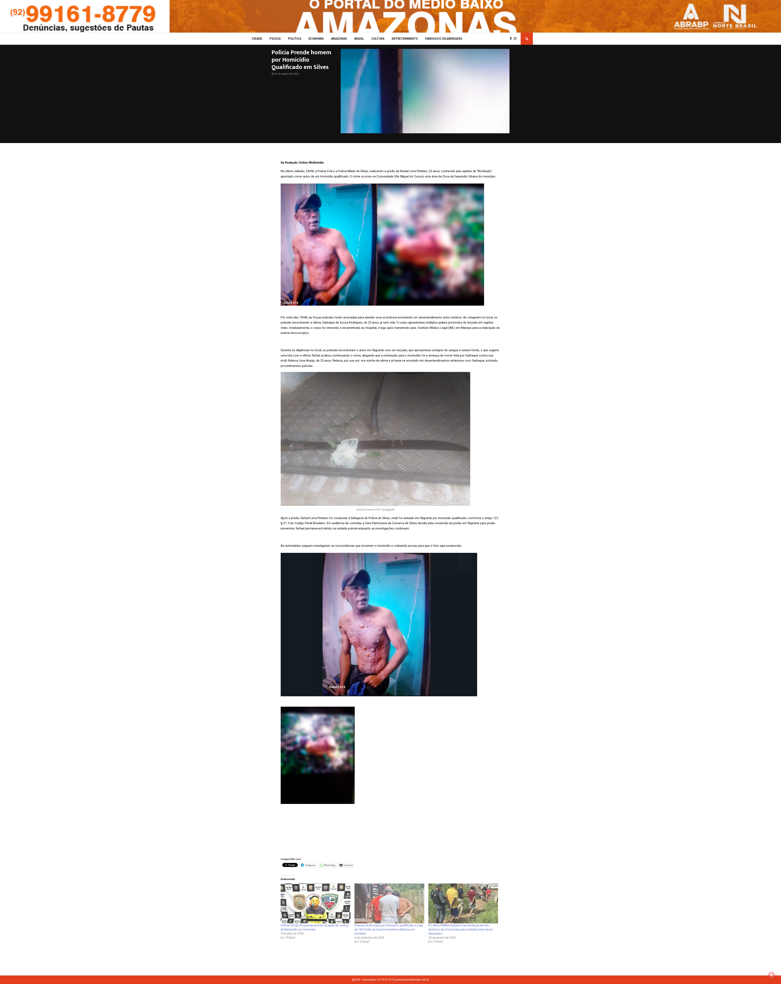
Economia (316, 38)
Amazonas (339, 38)
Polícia (275, 38)
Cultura (377, 38)
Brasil (359, 38)
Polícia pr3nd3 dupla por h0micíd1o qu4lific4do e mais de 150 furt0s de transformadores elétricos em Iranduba (389, 929)
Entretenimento (405, 38)
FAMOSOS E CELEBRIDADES (443, 38)
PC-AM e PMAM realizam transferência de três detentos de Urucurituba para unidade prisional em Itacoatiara (460, 929)
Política (294, 38)
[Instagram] (516, 38)
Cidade (257, 38)
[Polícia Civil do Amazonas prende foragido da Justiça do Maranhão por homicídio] (315, 903)
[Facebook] (512, 38)
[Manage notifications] (771, 975)
